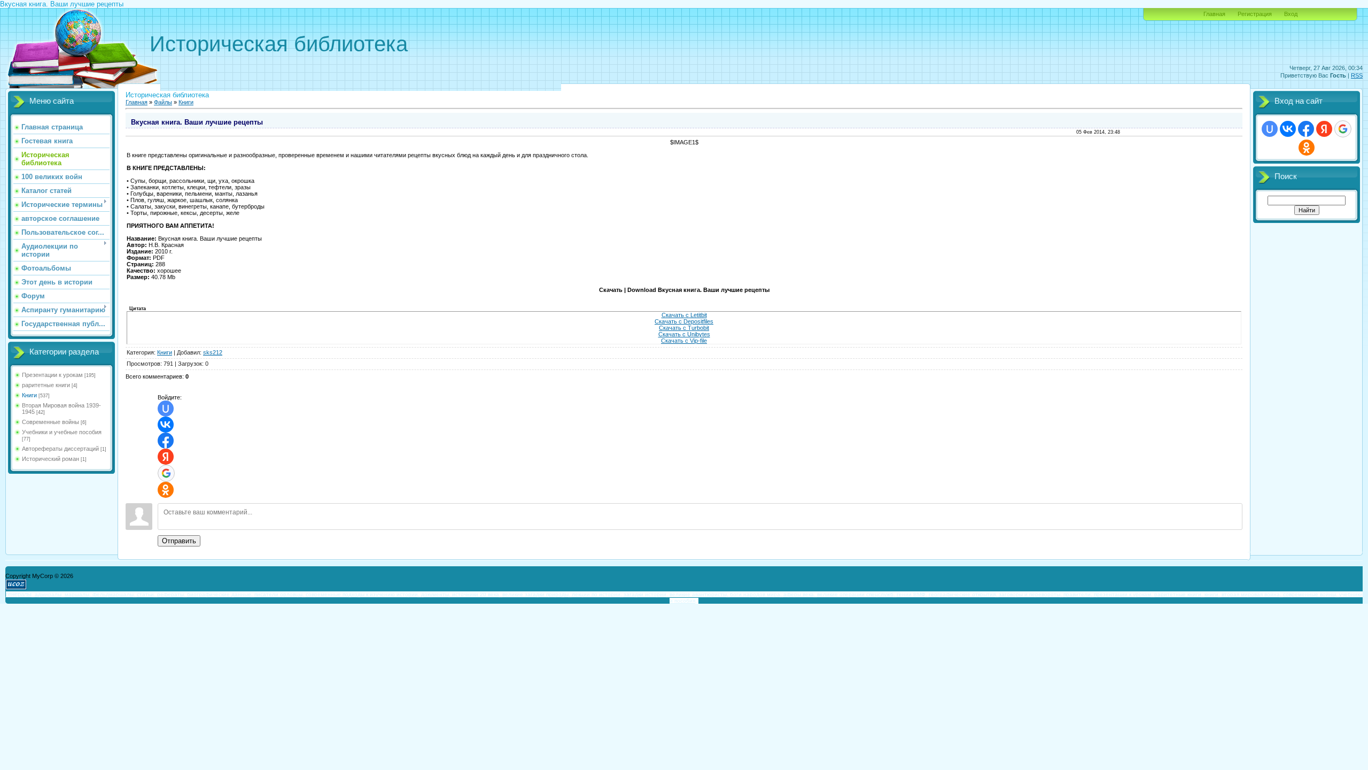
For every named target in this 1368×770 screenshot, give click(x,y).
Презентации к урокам (52, 375)
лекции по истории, (597, 594)
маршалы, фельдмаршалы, (100, 594)
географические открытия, (963, 594)
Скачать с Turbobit (684, 328)
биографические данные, (220, 594)
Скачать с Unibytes (684, 334)
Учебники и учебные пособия (62, 432)
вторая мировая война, (1251, 594)
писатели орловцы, (279, 594)
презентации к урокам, (1123, 594)
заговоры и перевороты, (1030, 594)
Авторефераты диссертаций (60, 448)
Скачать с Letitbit (684, 315)
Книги (29, 395)
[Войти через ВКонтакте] (166, 425)
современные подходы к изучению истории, (362, 594)
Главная (1214, 14)
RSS (1357, 75)
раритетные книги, (1178, 594)
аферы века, (799, 594)
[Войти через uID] (166, 409)
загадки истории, (646, 594)
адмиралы (48, 594)
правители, (1077, 594)
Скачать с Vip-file (684, 340)
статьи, (146, 594)
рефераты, (171, 594)
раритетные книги (46, 385)
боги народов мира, (756, 594)
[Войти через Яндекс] (166, 457)
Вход (1290, 14)
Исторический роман (50, 459)
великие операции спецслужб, (856, 594)
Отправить (179, 541)
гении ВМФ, (912, 594)
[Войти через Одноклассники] (166, 490)
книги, (1212, 594)
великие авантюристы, (699, 594)
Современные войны (50, 422)
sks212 (212, 352)
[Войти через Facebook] (166, 441)
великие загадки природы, (536, 594)
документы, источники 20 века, (461, 594)
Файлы (163, 102)
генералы (19, 594)
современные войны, (1310, 594)
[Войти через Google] (166, 473)
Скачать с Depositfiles (684, 321)
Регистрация (1255, 14)
